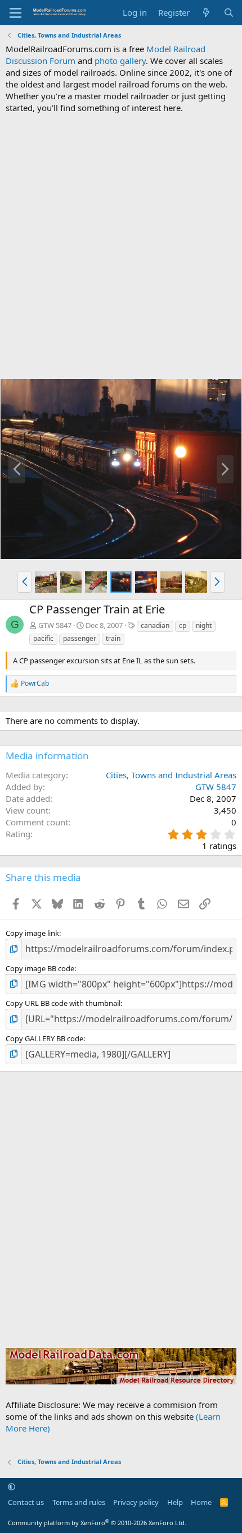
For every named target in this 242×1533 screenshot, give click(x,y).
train (113, 638)
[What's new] (206, 12)
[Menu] (15, 13)
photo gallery (120, 60)
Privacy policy (136, 1502)
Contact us (26, 1502)
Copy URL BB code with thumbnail (63, 1003)
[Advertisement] (121, 246)
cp (182, 625)
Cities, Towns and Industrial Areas (171, 775)
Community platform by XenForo (97, 1522)
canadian (155, 625)
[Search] (229, 12)
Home (201, 1502)
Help (175, 1502)
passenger (79, 638)
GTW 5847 (54, 625)
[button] (24, 582)
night (204, 625)
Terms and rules (78, 1502)
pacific (43, 638)
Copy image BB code (40, 968)
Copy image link (32, 933)
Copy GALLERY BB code (44, 1038)
